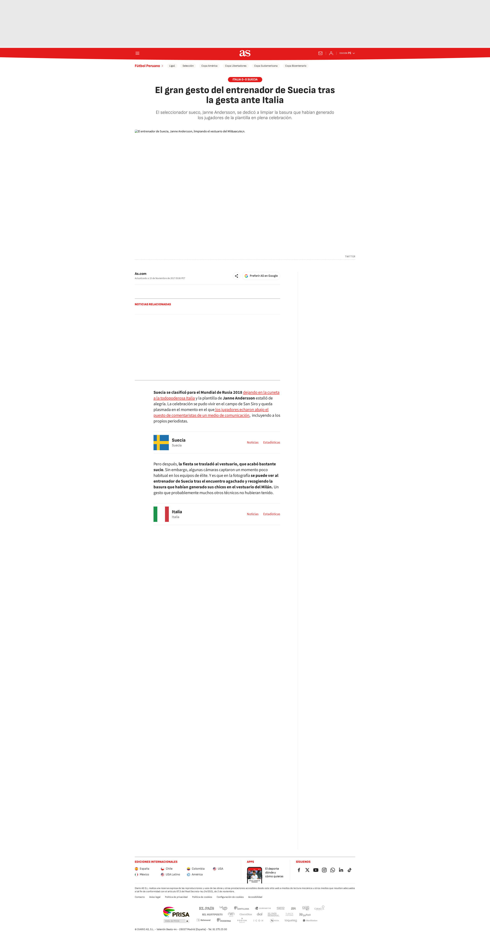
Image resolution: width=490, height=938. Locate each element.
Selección (188, 65)
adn (305, 908)
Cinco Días (246, 914)
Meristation (310, 920)
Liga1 (172, 65)
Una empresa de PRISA (176, 912)
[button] (236, 276)
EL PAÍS (206, 908)
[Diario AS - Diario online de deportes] (245, 53)
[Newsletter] (320, 53)
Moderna (224, 920)
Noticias (253, 442)
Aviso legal (154, 897)
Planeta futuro (289, 914)
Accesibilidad (255, 897)
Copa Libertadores (236, 65)
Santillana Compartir (263, 908)
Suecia (178, 440)
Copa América (209, 65)
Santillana (241, 908)
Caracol (319, 908)
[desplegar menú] (137, 53)
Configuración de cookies (230, 897)
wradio (231, 914)
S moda (274, 920)
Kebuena (305, 914)
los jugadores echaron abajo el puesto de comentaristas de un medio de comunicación (211, 412)
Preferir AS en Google (264, 276)
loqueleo (291, 920)
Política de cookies (202, 897)
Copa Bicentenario (295, 65)
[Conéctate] (331, 53)
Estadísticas (271, 442)
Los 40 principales (223, 908)
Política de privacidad (176, 897)
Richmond (203, 920)
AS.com (293, 908)
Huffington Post (212, 914)
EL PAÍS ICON (258, 920)
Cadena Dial (259, 914)
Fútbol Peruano (147, 66)
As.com (140, 274)
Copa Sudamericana (266, 65)
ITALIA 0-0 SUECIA (245, 79)
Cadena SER (280, 908)
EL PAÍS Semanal (273, 914)
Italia (177, 512)
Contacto (140, 897)
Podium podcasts (241, 920)
